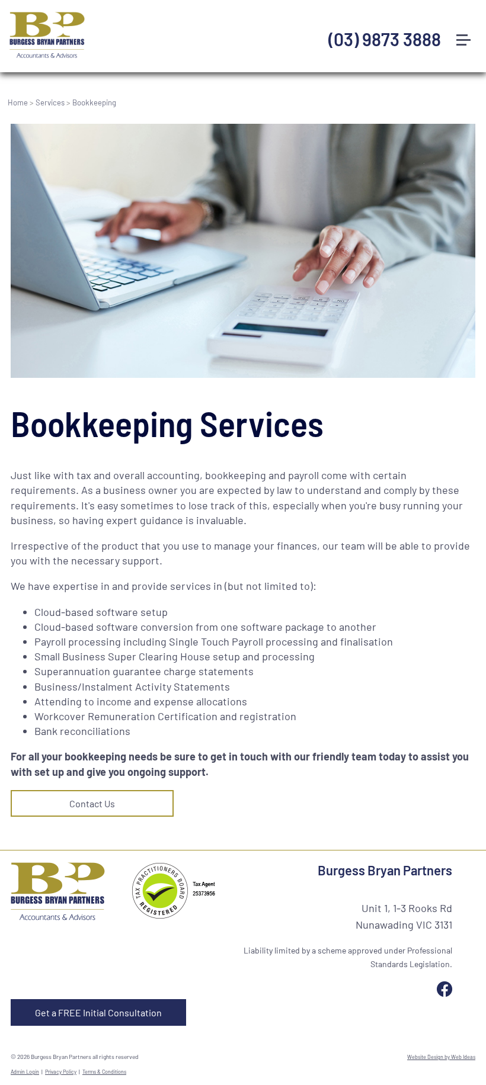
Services (50, 102)
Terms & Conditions (104, 1071)
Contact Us (92, 803)
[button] (468, 17)
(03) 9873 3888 (384, 39)
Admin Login (25, 1071)
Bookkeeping (94, 102)
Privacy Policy (60, 1071)
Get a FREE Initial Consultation (98, 1012)
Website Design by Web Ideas (441, 1057)
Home (18, 102)
